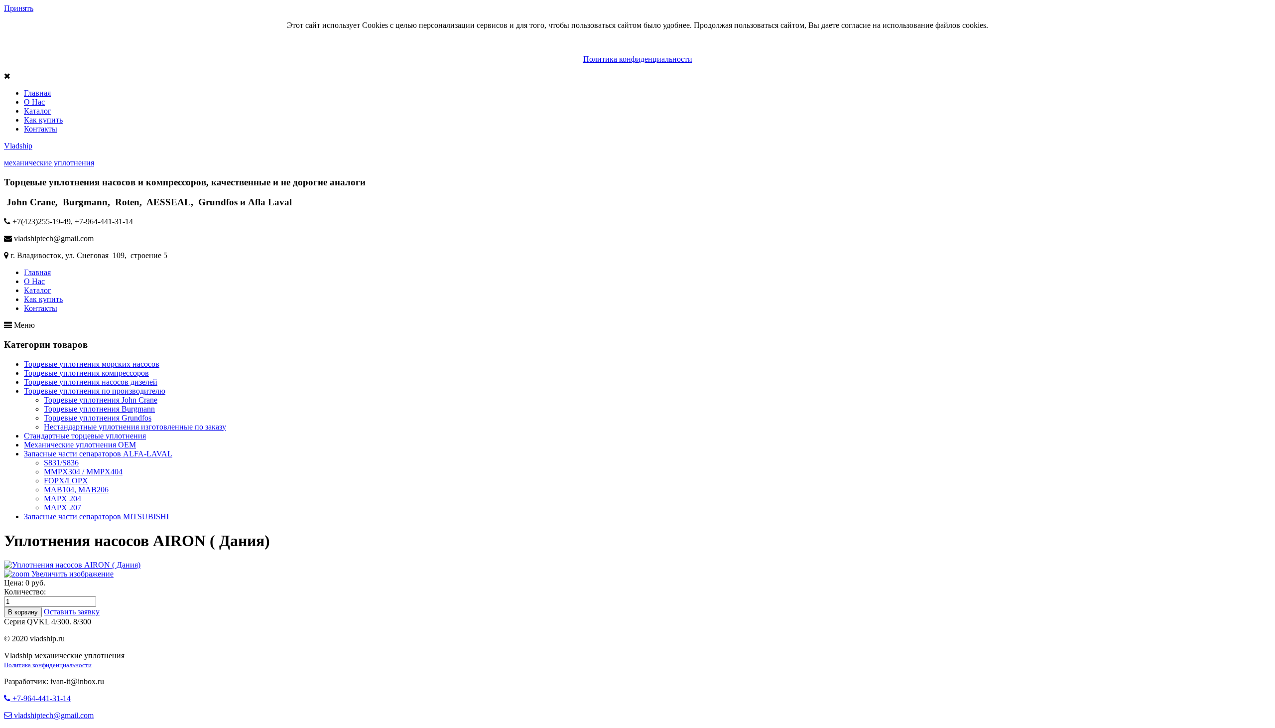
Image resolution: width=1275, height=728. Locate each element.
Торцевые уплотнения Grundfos (97, 418)
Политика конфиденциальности (637, 59)
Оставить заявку (72, 611)
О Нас (34, 102)
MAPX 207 (62, 507)
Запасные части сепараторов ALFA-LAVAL (98, 453)
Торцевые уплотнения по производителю (94, 391)
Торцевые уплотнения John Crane (100, 400)
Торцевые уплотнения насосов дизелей (90, 382)
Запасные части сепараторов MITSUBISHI (96, 516)
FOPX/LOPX (66, 480)
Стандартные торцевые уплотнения (85, 436)
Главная (37, 93)
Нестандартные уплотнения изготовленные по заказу (135, 427)
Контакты (40, 129)
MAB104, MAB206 (76, 489)
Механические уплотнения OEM (80, 444)
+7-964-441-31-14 (40, 698)
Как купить (43, 120)
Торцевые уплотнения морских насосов (91, 364)
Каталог (37, 111)
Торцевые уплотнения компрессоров (86, 373)
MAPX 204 (62, 498)
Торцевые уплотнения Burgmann (99, 409)
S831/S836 (61, 462)
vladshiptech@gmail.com (53, 715)
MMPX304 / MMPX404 (83, 471)
